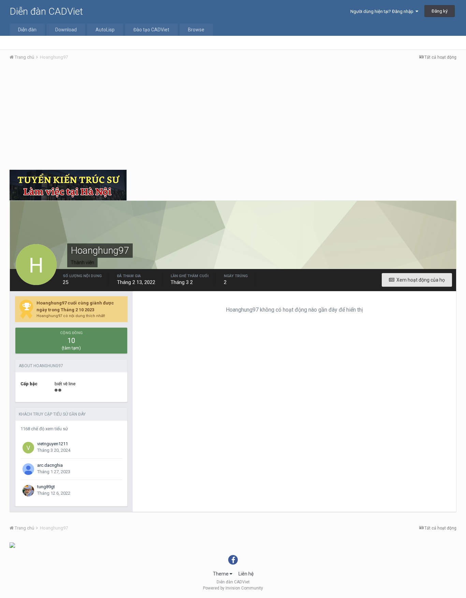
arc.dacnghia (50, 465)
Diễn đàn (27, 29)
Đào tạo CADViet (151, 29)
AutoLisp (105, 29)
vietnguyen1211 (52, 443)
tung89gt (46, 486)
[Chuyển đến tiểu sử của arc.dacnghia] (28, 469)
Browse (196, 29)
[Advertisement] (233, 117)
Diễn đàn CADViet (46, 11)
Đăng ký (440, 11)
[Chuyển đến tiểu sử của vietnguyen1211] (28, 447)
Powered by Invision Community (233, 588)
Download (66, 29)
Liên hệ (245, 574)
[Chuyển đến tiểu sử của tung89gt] (28, 490)
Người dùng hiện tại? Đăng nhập (383, 11)
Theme (221, 574)
